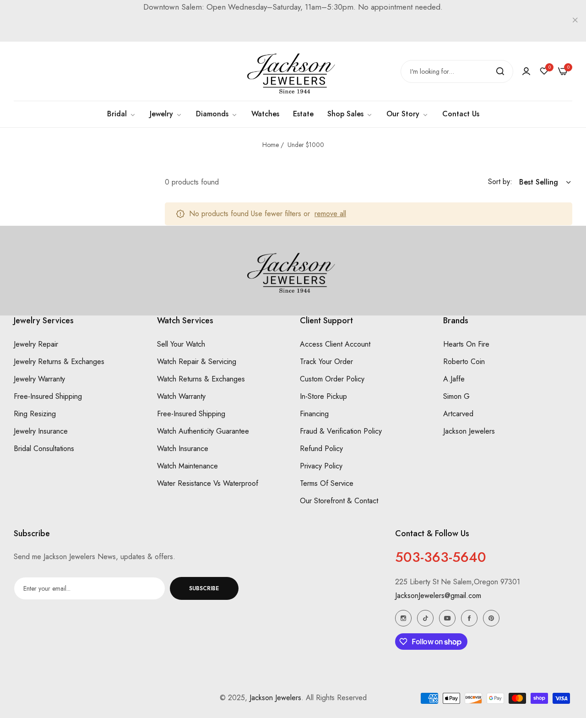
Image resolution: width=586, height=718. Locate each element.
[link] (350, 114)
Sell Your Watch (181, 344)
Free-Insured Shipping (48, 396)
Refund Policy (321, 448)
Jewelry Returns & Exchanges (59, 361)
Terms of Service (326, 483)
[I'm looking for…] (500, 71)
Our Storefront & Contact (339, 500)
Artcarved (458, 413)
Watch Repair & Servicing (196, 361)
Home (270, 144)
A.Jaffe (454, 379)
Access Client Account (335, 344)
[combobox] (457, 71)
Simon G (456, 396)
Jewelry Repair (36, 344)
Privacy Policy (321, 466)
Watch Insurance (182, 448)
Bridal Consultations (44, 448)
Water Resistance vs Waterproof (207, 483)
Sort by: (500, 181)
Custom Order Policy (332, 379)
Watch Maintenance (187, 466)
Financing (314, 413)
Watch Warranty (181, 396)
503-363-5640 (440, 557)
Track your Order (326, 361)
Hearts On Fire (466, 344)
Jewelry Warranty (39, 379)
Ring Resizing (35, 413)
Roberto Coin (464, 361)
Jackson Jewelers (469, 431)
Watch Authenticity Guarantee (203, 431)
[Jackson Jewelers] (293, 71)
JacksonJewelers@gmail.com (438, 595)
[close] (575, 21)
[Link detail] (403, 618)
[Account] (526, 71)
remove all (330, 213)
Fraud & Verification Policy (341, 431)
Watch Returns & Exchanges (201, 379)
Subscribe (204, 588)
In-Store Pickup (323, 396)
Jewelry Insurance (41, 431)
